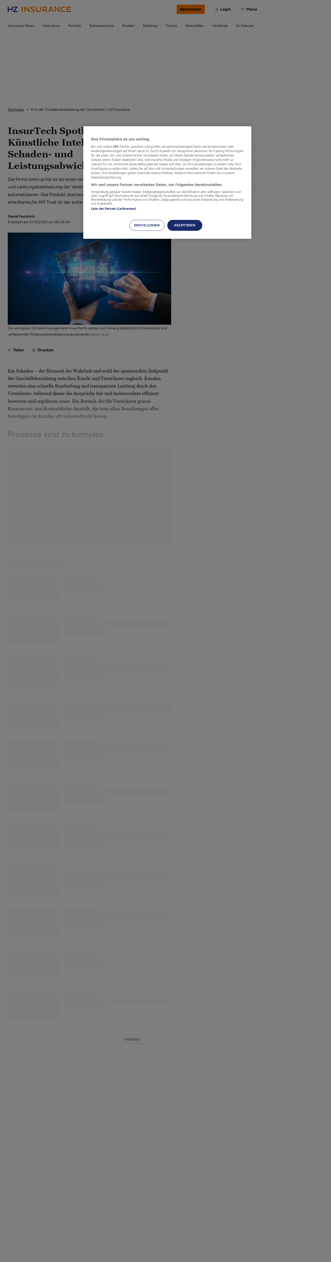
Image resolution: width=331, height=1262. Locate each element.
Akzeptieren (184, 225)
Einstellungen (147, 225)
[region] (167, 182)
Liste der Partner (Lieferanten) (113, 208)
